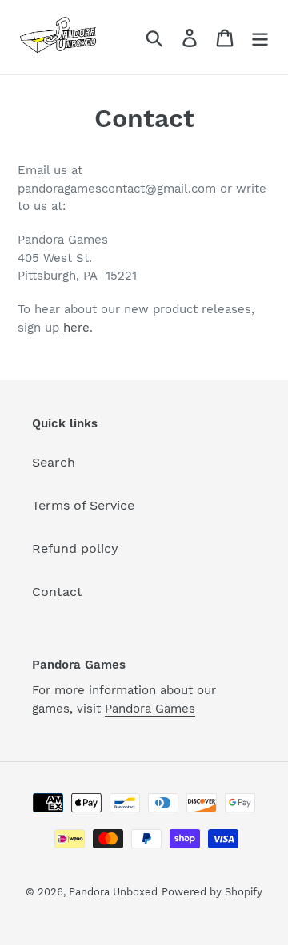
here (76, 327)
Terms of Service (83, 505)
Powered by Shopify (212, 892)
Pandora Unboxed (113, 892)
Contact (57, 591)
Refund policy (75, 548)
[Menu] (260, 37)
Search (53, 462)
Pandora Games (150, 708)
